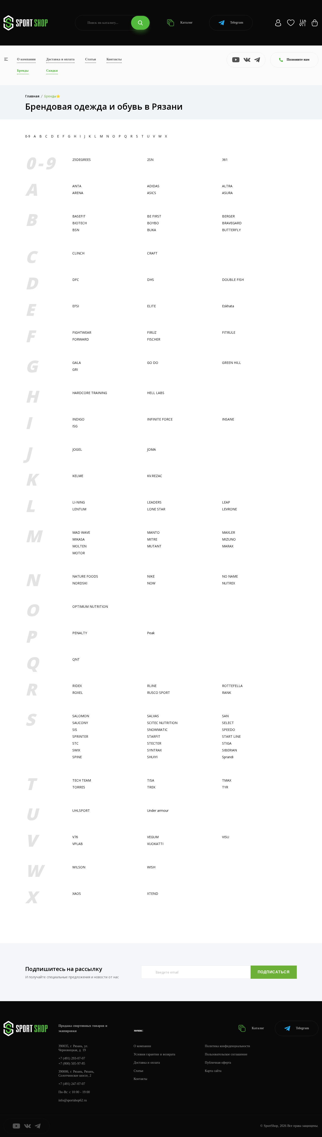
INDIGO (78, 419)
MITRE (152, 539)
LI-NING (78, 502)
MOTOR (78, 553)
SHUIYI (152, 757)
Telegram (236, 22)
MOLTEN (79, 546)
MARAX (227, 546)
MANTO (153, 532)
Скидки (52, 70)
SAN (225, 716)
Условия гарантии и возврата (154, 1054)
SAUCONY (80, 723)
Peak (151, 633)
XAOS (76, 893)
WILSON (78, 867)
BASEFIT (79, 216)
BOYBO (153, 223)
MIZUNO (229, 539)
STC (75, 743)
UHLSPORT (81, 810)
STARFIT (153, 736)
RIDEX (77, 685)
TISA (150, 780)
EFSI (75, 306)
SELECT (228, 723)
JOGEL (77, 449)
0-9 (27, 136)
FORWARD (80, 339)
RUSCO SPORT (158, 692)
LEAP (226, 502)
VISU (225, 837)
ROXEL (77, 692)
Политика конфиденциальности (227, 1046)
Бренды (23, 70)
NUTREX (228, 583)
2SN (150, 159)
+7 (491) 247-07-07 (71, 1084)
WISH (151, 867)
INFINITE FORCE (160, 419)
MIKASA (78, 539)
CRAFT (152, 253)
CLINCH (78, 253)
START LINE (231, 736)
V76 (75, 837)
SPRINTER (80, 736)
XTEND (152, 893)
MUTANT (154, 546)
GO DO (152, 362)
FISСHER (153, 339)
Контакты (114, 59)
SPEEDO (228, 729)
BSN (75, 230)
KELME (77, 476)
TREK (151, 787)
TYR (225, 787)
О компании (26, 59)
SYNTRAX (154, 750)
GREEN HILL (231, 362)
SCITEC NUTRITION (162, 723)
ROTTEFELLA (232, 685)
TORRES (78, 787)
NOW (151, 583)
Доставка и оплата (60, 59)
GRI (75, 369)
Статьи (90, 59)
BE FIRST (154, 216)
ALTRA (227, 186)
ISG (75, 426)
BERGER (228, 216)
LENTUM (79, 509)
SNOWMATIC (157, 729)
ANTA (76, 186)
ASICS (151, 193)
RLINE (152, 685)
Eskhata (228, 306)
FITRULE (228, 332)
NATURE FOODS (85, 576)
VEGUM (153, 837)
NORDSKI (79, 583)
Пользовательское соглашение (226, 1054)
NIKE (151, 576)
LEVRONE (229, 509)
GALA (76, 362)
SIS (74, 729)
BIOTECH (79, 223)
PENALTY (79, 633)
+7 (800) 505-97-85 (71, 1063)
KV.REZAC (154, 476)
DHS (150, 279)
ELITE (151, 306)
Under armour (158, 810)
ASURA (227, 193)
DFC (75, 279)
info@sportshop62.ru (72, 1100)
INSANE (228, 419)
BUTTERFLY (231, 230)
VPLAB (77, 843)
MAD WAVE (81, 532)
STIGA (226, 743)
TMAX (226, 780)
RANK (226, 692)
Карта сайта (213, 1071)
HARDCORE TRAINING (89, 393)
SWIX (76, 750)
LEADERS (154, 502)
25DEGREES (81, 159)
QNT (76, 659)
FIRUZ (152, 332)
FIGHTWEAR (81, 332)
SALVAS (153, 716)
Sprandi (227, 757)
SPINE (77, 757)
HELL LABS (155, 393)
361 (225, 159)
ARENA (77, 193)
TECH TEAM (81, 780)
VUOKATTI (155, 843)
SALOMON (80, 716)
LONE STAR (156, 509)
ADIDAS (153, 186)
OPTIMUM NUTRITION (90, 606)
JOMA (151, 449)
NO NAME (230, 576)
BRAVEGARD (232, 223)
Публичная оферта (218, 1062)
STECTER (154, 743)
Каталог (186, 22)
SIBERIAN (229, 750)
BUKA (151, 230)
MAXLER (228, 532)
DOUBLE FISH (233, 279)
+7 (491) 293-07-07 (71, 1058)
